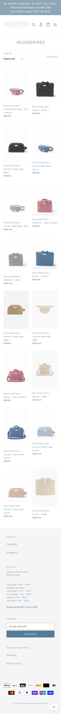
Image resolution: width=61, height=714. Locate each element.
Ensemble (25, 703)
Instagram (12, 552)
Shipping (11, 655)
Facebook (12, 544)
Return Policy (14, 663)
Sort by (8, 53)
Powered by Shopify (39, 703)
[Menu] (55, 24)
